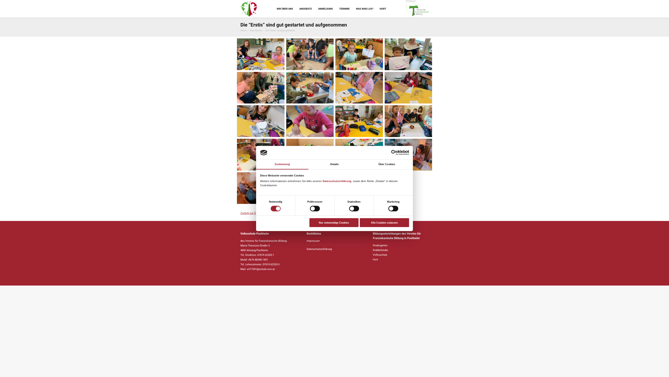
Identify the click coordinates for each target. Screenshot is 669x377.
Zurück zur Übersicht (253, 213)
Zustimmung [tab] (282, 164)
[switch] (315, 208)
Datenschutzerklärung (337, 181)
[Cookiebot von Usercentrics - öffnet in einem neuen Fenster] (394, 152)
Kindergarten (380, 245)
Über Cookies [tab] (386, 164)
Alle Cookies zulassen (384, 222)
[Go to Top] (663, 371)
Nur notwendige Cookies (334, 222)
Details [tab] (334, 164)
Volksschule (380, 254)
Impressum (313, 240)
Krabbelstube (380, 250)
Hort (375, 259)
